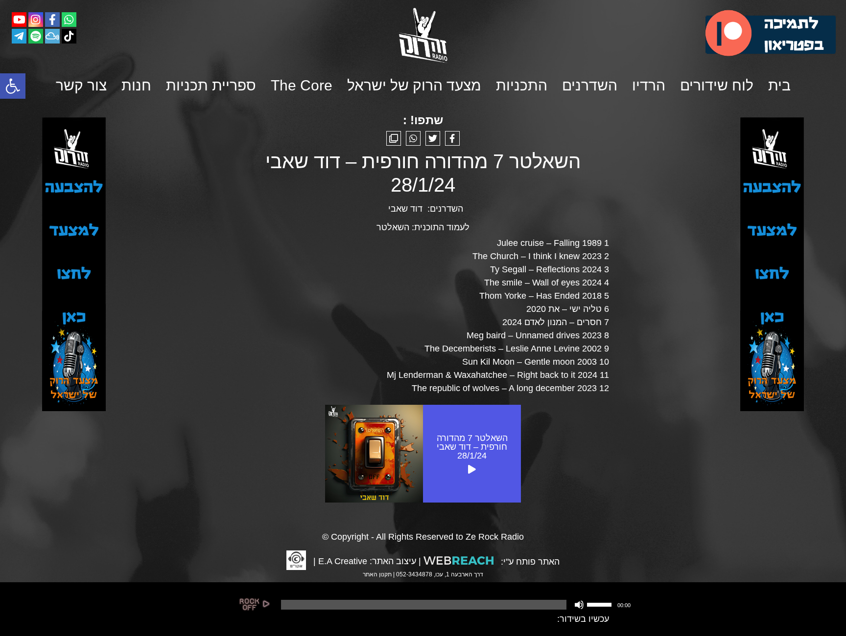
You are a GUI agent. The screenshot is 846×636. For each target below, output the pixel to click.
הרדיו (648, 85)
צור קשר (81, 85)
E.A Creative (342, 561)
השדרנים (589, 85)
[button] (12, 86)
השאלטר (392, 227)
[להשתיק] (579, 605)
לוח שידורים (716, 85)
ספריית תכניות (211, 85)
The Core (301, 85)
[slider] (600, 604)
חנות (136, 85)
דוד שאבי (405, 209)
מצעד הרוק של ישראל (414, 85)
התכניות (521, 85)
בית (779, 85)
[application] (454, 604)
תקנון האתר (377, 574)
